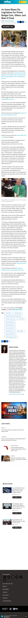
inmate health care (10, 325)
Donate (24, 2)
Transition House (9, 331)
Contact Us (5, 592)
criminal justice (18, 313)
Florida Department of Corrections (13, 316)
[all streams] (26, 616)
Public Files (5, 598)
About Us (5, 586)
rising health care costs (7, 99)
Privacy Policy (6, 595)
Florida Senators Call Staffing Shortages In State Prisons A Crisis (18, 521)
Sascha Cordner (10, 21)
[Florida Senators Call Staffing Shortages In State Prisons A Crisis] (7, 522)
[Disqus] (14, 552)
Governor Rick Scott (10, 328)
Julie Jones (21, 319)
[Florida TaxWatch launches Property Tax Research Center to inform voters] (5, 448)
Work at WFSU (6, 589)
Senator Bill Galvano (10, 334)
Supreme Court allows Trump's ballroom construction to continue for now (19, 459)
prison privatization (10, 322)
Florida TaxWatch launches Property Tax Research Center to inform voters (18, 449)
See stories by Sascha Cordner (16, 394)
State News (8, 313)
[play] (2, 616)
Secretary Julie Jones (10, 319)
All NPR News (4, 436)
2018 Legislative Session (11, 337)
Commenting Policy (7, 600)
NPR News (3, 427)
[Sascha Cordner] (4, 349)
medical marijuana (21, 263)
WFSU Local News (14, 445)
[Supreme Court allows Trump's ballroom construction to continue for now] (5, 458)
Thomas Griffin (20, 331)
